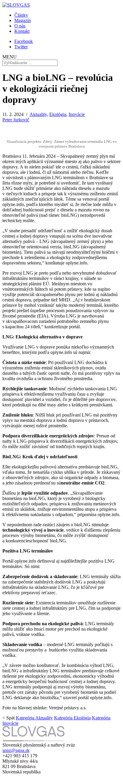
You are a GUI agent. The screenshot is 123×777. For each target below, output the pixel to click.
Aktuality (38, 114)
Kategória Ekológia (72, 717)
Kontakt (22, 31)
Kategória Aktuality (34, 717)
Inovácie (77, 114)
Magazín (22, 20)
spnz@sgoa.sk (16, 750)
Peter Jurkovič (15, 119)
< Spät (8, 717)
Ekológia (57, 114)
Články (21, 15)
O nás (19, 25)
